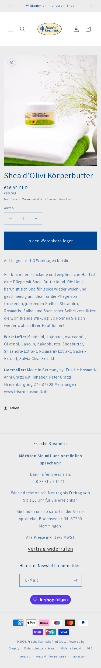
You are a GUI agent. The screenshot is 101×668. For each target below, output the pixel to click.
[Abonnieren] (76, 580)
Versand (27, 199)
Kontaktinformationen (51, 656)
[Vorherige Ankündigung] (10, 6)
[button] (11, 29)
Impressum (78, 656)
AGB (89, 648)
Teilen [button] (14, 407)
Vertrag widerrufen (50, 548)
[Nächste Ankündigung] (91, 6)
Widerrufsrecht (71, 648)
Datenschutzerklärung (39, 648)
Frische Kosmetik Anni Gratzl (47, 641)
